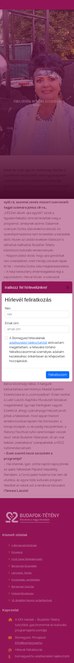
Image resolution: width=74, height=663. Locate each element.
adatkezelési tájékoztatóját (28, 342)
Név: (8, 308)
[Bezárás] (68, 287)
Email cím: (12, 323)
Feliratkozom (57, 375)
